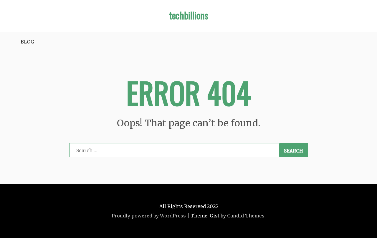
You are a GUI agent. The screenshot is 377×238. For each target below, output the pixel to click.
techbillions (188, 15)
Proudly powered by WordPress (149, 216)
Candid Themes (245, 216)
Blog (27, 42)
